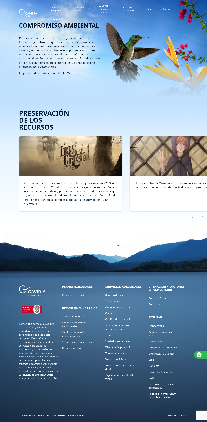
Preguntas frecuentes (161, 372)
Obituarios (165, 9)
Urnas (108, 335)
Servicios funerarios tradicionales (73, 324)
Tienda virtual (58, 19)
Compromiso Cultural (161, 353)
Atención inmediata (73, 316)
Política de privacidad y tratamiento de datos (162, 395)
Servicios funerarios (80, 9)
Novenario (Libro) (115, 359)
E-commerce (113, 301)
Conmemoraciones (73, 348)
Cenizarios (155, 304)
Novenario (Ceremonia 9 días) (119, 367)
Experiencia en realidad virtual (119, 377)
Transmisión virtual (116, 353)
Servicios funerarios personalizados (73, 334)
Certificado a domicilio (118, 319)
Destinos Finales (158, 298)
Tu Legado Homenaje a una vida (105, 9)
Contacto (154, 366)
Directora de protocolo (118, 347)
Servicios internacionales (77, 342)
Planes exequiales (56, 9)
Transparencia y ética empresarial (161, 386)
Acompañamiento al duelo (160, 334)
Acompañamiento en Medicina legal (117, 327)
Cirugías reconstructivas (119, 307)
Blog (148, 9)
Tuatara (184, 415)
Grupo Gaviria (157, 341)
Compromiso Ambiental (163, 347)
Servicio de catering (117, 295)
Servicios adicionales (128, 9)
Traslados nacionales (117, 341)
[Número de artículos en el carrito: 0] (180, 13)
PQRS (152, 378)
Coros (108, 313)
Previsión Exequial (73, 295)
